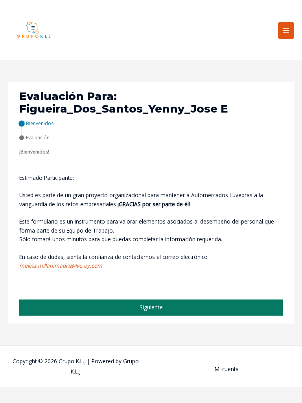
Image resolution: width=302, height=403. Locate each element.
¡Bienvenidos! (34, 151)
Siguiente (151, 307)
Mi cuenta (227, 369)
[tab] (36, 123)
